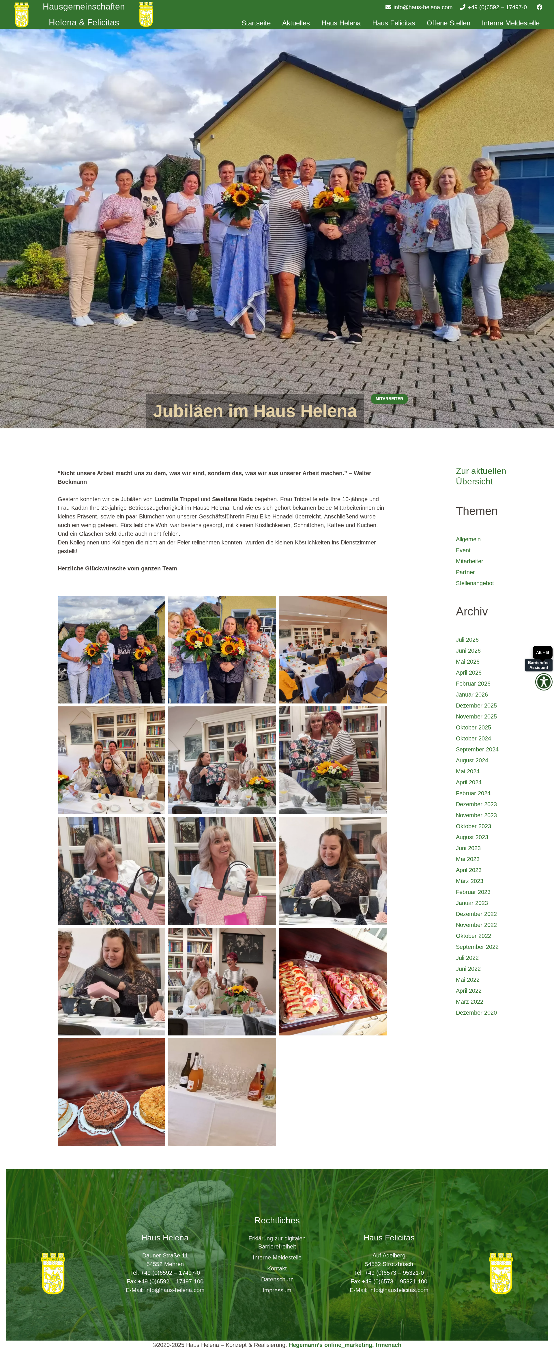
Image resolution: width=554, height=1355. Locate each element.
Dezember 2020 (476, 1012)
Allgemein (468, 539)
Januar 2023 (472, 903)
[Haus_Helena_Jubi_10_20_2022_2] (222, 1092)
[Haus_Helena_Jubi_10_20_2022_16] (333, 981)
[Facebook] (539, 7)
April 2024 (469, 782)
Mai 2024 (468, 771)
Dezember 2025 (476, 705)
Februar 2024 (473, 793)
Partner (465, 572)
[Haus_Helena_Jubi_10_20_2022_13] (111, 649)
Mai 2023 (468, 859)
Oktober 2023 (473, 826)
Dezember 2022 (476, 914)
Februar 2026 (473, 683)
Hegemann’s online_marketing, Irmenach (345, 1345)
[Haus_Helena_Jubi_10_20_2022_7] (222, 981)
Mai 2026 (468, 661)
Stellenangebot (475, 583)
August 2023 (472, 837)
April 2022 (469, 991)
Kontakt (277, 1268)
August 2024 (472, 760)
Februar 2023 (473, 892)
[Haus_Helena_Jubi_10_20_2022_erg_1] (111, 981)
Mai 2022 (468, 980)
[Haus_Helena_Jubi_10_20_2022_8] (333, 649)
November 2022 (476, 925)
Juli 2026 (467, 640)
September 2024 (477, 749)
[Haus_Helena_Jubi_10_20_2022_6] (222, 871)
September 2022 (477, 947)
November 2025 (476, 716)
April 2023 (469, 870)
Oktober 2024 (473, 738)
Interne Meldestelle (277, 1257)
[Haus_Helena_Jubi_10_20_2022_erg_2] (333, 871)
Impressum (277, 1290)
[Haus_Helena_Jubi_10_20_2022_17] (111, 1092)
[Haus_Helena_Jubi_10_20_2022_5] (111, 871)
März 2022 (469, 1001)
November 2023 (476, 815)
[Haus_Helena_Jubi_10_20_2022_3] (222, 760)
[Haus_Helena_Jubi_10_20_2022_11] (111, 760)
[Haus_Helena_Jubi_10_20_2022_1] (333, 760)
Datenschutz (277, 1279)
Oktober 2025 (473, 727)
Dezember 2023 (476, 804)
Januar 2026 (472, 694)
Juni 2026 (468, 650)
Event (463, 550)
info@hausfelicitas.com (398, 1290)
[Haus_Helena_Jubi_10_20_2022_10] (222, 649)
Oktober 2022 (473, 936)
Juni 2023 (468, 848)
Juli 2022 (467, 958)
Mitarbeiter (469, 561)
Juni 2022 (468, 969)
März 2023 (469, 881)
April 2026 (469, 672)
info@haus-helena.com (175, 1290)
